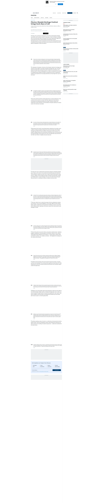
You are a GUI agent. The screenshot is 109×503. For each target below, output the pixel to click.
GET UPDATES (57, 359)
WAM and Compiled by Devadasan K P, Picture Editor (39, 30)
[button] (31, 13)
